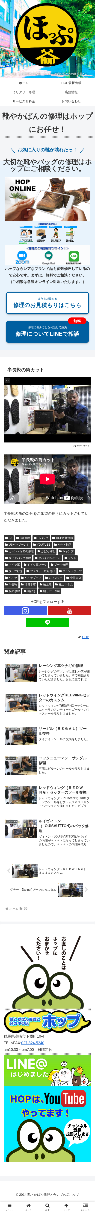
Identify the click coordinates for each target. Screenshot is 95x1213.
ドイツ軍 (14, 564)
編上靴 (47, 584)
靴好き (31, 591)
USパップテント (19, 544)
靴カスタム (66, 584)
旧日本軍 (30, 584)
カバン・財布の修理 (21, 551)
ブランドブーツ (72, 571)
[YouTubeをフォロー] (69, 610)
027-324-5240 (32, 1043)
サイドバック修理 (20, 558)
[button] (85, 804)
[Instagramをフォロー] (25, 610)
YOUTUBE (43, 544)
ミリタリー (55, 577)
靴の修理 (14, 591)
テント (72, 558)
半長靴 (13, 584)
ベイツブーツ (33, 577)
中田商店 (75, 577)
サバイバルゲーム (50, 558)
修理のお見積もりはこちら (47, 302)
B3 (10, 538)
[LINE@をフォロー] (47, 622)
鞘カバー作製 (51, 591)
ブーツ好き (16, 571)
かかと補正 (64, 544)
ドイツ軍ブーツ (37, 564)
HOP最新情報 (64, 538)
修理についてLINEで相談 (47, 331)
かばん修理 (48, 551)
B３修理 (25, 538)
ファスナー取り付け (42, 571)
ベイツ (13, 577)
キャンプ (68, 551)
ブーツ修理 (61, 564)
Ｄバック (42, 538)
